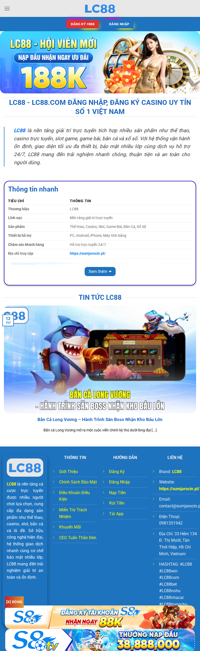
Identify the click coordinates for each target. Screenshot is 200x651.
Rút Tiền (116, 503)
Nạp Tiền (117, 492)
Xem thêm (98, 271)
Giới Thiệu (68, 471)
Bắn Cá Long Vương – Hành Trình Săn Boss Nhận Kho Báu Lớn (100, 419)
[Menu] (7, 8)
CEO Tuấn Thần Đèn (77, 537)
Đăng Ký (117, 471)
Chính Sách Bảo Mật (78, 482)
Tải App (116, 513)
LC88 (11, 484)
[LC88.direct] (100, 8)
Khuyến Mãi (70, 527)
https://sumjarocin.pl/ (179, 488)
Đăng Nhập (119, 482)
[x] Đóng (14, 602)
